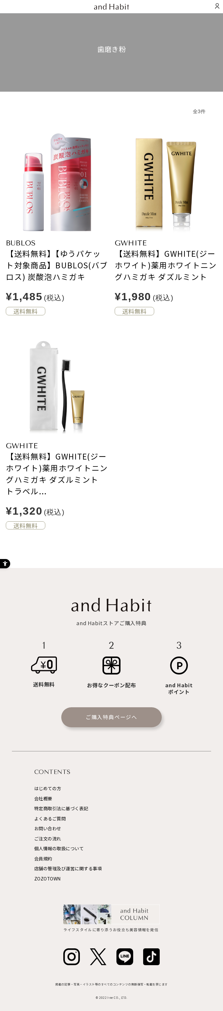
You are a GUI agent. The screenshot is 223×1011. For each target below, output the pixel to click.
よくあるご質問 (50, 818)
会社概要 (43, 798)
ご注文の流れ (47, 838)
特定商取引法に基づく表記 (61, 808)
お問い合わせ (47, 828)
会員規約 (43, 858)
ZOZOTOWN (47, 878)
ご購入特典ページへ (111, 717)
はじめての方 (47, 788)
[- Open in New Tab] (71, 956)
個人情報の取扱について (59, 848)
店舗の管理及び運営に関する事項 (68, 868)
